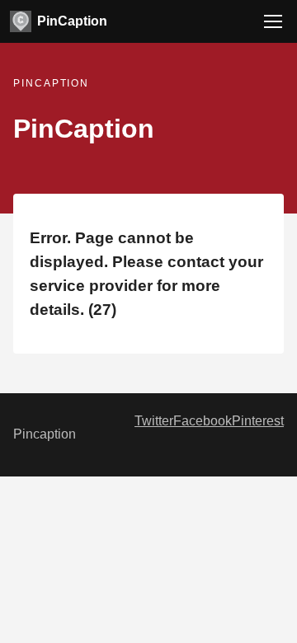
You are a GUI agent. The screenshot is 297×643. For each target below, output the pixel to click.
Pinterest (258, 421)
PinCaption (72, 21)
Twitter (153, 421)
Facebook (202, 421)
